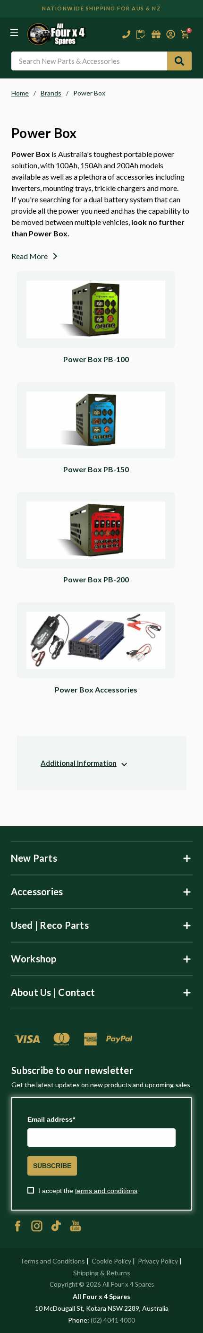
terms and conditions (106, 1191)
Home (20, 93)
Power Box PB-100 (96, 359)
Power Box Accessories (96, 689)
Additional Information (79, 763)
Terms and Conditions (52, 1261)
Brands (51, 93)
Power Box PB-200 (96, 579)
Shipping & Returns (101, 1273)
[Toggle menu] (14, 32)
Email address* (51, 1119)
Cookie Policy (111, 1261)
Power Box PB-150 (96, 469)
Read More (29, 255)
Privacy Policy (158, 1261)
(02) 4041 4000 (113, 1320)
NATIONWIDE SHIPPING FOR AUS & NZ (101, 8)
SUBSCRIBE (52, 1165)
